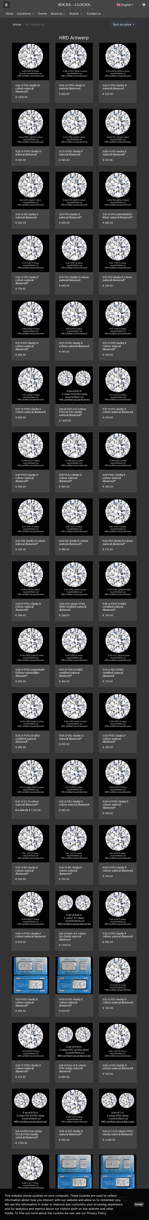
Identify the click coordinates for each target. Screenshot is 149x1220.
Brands (74, 13)
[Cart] (143, 4)
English (125, 5)
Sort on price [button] (122, 24)
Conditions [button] (24, 13)
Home (9, 13)
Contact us (94, 13)
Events (42, 13)
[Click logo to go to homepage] (74, 4)
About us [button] (56, 13)
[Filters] (6, 4)
